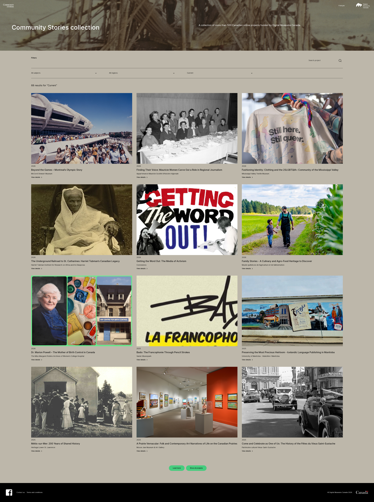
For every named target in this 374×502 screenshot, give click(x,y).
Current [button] (190, 73)
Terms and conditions (34, 492)
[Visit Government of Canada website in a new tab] (362, 492)
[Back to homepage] (8, 6)
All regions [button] (113, 73)
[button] (363, 6)
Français (342, 5)
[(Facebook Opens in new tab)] (9, 492)
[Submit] (340, 60)
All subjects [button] (35, 73)
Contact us (21, 492)
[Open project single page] (81, 128)
